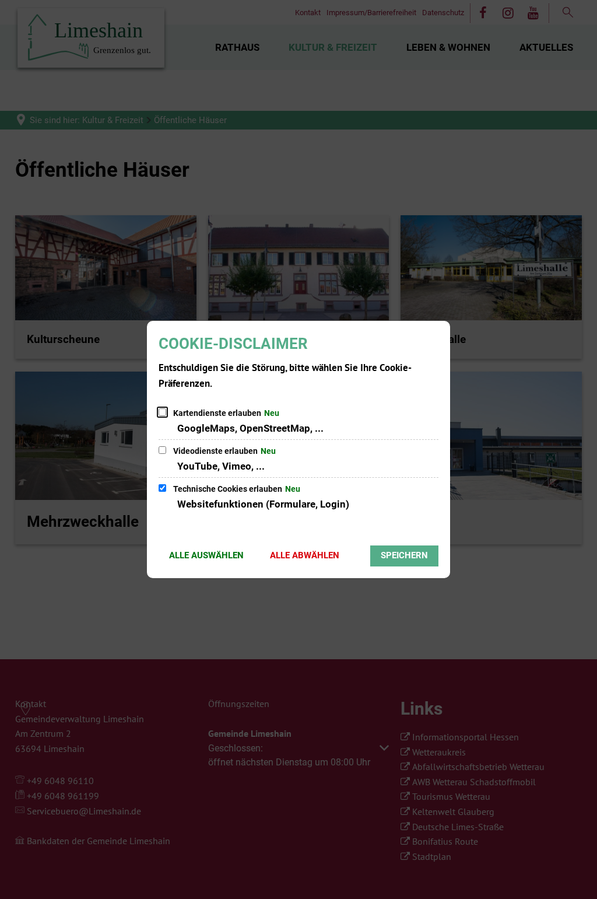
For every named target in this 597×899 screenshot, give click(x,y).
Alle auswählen (206, 555)
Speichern (404, 555)
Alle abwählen (304, 555)
